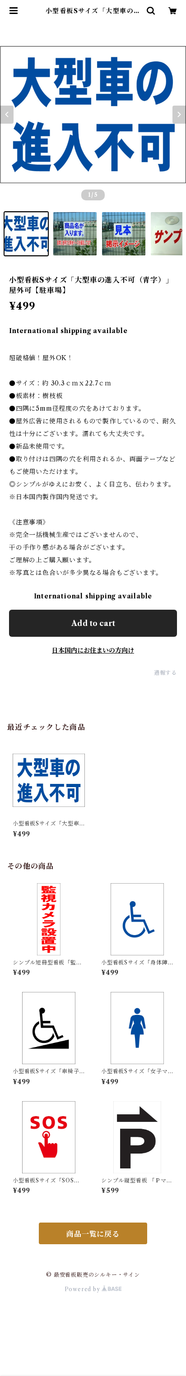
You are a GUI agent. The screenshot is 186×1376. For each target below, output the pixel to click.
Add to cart (93, 623)
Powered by (83, 1289)
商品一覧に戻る (93, 1233)
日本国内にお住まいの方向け (93, 650)
